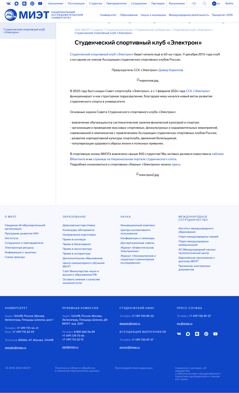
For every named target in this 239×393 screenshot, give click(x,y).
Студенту (97, 29)
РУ (214, 3)
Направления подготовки (79, 234)
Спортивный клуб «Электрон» (193, 29)
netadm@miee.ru (15, 347)
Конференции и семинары (137, 238)
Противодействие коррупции (134, 368)
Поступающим (76, 3)
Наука (126, 216)
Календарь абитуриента (78, 230)
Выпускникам (177, 3)
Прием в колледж (74, 239)
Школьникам (55, 3)
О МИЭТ (11, 216)
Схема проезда (15, 257)
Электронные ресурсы (19, 247)
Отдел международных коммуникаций (193, 243)
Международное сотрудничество (193, 218)
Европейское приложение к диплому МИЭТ (196, 259)
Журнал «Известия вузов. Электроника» (137, 249)
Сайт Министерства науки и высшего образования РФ (81, 273)
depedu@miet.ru (130, 323)
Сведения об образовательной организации (25, 227)
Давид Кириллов (171, 70)
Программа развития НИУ (22, 233)
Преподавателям (116, 3)
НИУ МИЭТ (82, 29)
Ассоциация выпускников (143, 331)
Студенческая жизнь (119, 29)
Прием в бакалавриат (77, 244)
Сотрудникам (139, 3)
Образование (74, 216)
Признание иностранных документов (194, 267)
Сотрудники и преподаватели (24, 243)
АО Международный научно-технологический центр (197, 251)
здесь (176, 164)
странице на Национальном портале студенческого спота (134, 159)
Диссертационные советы (137, 243)
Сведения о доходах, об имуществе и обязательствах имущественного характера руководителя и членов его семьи (198, 373)
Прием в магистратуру (77, 248)
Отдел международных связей (198, 236)
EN (218, 3)
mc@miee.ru (184, 323)
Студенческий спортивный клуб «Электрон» (101, 54)
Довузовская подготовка (79, 225)
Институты (11, 238)
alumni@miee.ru (130, 347)
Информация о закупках (20, 252)
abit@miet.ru (70, 347)
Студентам (95, 3)
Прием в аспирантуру (77, 253)
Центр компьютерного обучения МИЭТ (83, 264)
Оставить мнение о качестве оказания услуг (81, 281)
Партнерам (157, 3)
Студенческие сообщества (153, 29)
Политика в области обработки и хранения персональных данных (77, 369)
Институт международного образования (195, 230)
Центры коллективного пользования (136, 231)
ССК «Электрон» (198, 91)
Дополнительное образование (83, 258)
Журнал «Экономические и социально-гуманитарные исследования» (138, 259)
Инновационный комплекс (138, 225)
